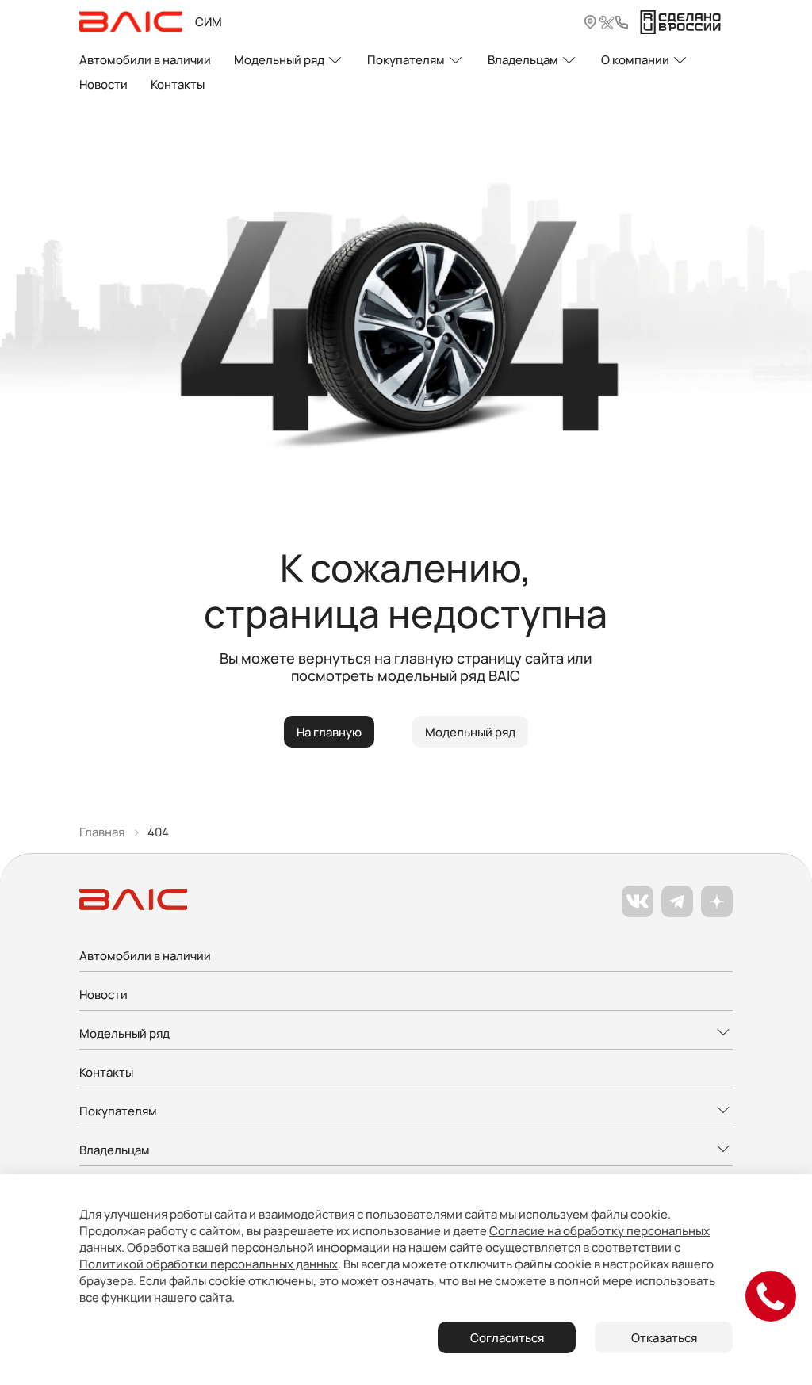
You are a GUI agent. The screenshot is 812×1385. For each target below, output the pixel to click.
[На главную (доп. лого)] (680, 22)
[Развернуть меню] (406, 1034)
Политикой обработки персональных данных (208, 1264)
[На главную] (130, 21)
